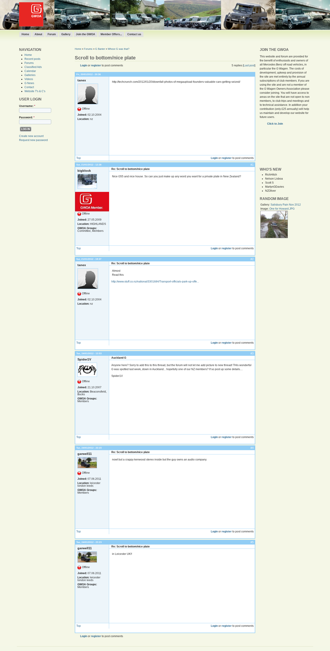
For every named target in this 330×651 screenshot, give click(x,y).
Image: (264, 208)
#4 (252, 447)
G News (29, 83)
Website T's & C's (34, 91)
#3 (252, 353)
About (38, 34)
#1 (252, 164)
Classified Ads (33, 67)
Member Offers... (111, 34)
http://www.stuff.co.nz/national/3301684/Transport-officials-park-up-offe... (155, 281)
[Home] (31, 25)
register (96, 65)
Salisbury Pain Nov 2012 (286, 204)
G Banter (100, 49)
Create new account (31, 136)
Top (78, 158)
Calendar (30, 71)
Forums (29, 63)
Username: (27, 106)
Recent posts (32, 59)
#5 (252, 542)
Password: (27, 117)
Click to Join (275, 123)
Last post (249, 65)
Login (83, 65)
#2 (252, 259)
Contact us (134, 34)
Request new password (33, 140)
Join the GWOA (85, 34)
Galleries (29, 75)
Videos (28, 79)
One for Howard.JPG (282, 208)
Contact (29, 87)
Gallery (65, 34)
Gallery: (265, 204)
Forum (52, 34)
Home (25, 34)
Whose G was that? (118, 49)
